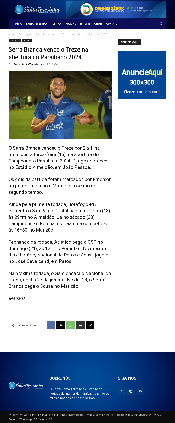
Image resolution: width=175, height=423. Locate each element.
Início (18, 23)
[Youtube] (140, 391)
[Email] (90, 325)
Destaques (25, 34)
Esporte (85, 23)
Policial (70, 23)
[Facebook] (51, 325)
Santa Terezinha (36, 23)
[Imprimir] (80, 325)
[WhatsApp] (70, 325)
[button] (161, 24)
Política (56, 23)
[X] (60, 325)
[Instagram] (130, 391)
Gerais (98, 23)
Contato (111, 23)
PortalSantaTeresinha (28, 64)
